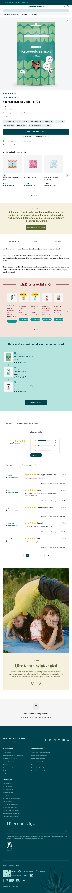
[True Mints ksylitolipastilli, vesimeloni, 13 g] (47, 297)
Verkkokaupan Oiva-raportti (11, 813)
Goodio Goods (10, 97)
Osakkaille (6, 771)
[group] (12, 171)
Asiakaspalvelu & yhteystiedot (40, 752)
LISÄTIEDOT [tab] (58, 241)
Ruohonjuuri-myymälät (10, 758)
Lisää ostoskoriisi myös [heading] (14, 152)
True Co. (44, 304)
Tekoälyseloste (7, 801)
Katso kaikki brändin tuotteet (36, 227)
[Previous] (4, 175)
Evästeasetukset (8, 792)
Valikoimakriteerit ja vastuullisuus (13, 755)
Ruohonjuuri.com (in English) (40, 771)
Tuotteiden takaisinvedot (10, 816)
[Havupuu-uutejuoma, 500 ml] (12, 297)
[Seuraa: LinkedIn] (68, 740)
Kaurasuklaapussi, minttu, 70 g (23, 356)
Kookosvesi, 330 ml (20, 371)
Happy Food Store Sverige (39, 768)
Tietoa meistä (7, 752)
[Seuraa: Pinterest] (59, 740)
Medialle (5, 774)
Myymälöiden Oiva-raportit (11, 810)
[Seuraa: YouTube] (63, 740)
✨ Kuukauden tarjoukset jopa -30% (16, 2)
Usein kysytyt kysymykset (39, 755)
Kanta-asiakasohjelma (38, 758)
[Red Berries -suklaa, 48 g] (33, 164)
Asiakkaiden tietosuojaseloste (12, 798)
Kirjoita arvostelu (36, 455)
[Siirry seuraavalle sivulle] (48, 555)
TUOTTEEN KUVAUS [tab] (13, 241)
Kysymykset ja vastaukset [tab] (27, 424)
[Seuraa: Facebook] (45, 740)
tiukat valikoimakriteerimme (43, 717)
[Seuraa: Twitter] (50, 740)
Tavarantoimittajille (8, 768)
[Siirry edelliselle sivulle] (23, 555)
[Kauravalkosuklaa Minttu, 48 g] (12, 164)
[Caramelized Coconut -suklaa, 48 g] (53, 164)
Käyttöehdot (6, 795)
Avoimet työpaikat (8, 762)
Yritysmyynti (6, 764)
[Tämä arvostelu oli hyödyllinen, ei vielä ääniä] (61, 483)
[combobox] (35, 10)
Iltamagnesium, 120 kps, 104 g (23, 386)
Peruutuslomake (8, 789)
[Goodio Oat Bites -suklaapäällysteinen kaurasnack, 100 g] (58, 297)
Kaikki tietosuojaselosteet (10, 804)
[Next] (67, 175)
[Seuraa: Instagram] (54, 740)
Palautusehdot (7, 786)
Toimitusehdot (7, 783)
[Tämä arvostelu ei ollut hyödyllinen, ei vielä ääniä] (64, 483)
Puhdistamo (22, 304)
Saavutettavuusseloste (10, 807)
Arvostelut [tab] (10, 424)
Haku (33, 764)
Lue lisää (5, 116)
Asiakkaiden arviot (37, 762)
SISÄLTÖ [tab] (36, 241)
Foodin (32, 304)
